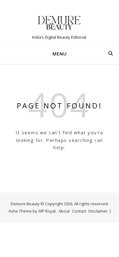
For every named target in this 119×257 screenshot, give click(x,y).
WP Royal (47, 211)
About (64, 211)
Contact (79, 211)
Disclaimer (98, 211)
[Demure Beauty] (59, 22)
